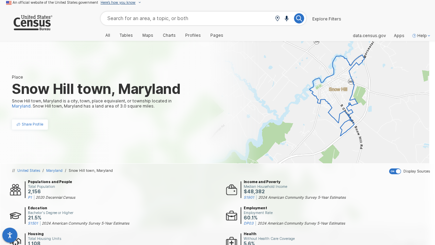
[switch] (410, 171)
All (107, 35)
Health (250, 234)
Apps (399, 35)
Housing (36, 234)
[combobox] (203, 18)
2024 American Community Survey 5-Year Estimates (302, 197)
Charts (169, 35)
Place (17, 77)
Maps (147, 35)
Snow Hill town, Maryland (91, 170)
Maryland (54, 170)
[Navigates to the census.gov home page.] (26, 27)
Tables (126, 35)
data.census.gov (369, 35)
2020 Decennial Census (55, 197)
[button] (277, 18)
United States (28, 170)
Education (37, 208)
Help (422, 35)
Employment (255, 208)
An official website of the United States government (55, 2)
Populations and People (50, 182)
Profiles (193, 35)
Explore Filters (326, 19)
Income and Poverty (262, 182)
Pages (216, 35)
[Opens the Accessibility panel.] (9, 235)
